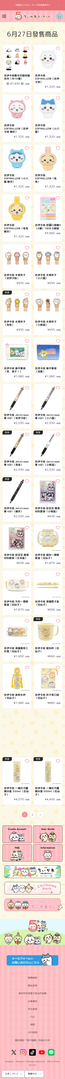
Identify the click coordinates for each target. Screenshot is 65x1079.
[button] (4, 16)
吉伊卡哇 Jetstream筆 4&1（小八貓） (47, 416)
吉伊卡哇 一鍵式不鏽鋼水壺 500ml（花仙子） (47, 791)
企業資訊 (32, 1001)
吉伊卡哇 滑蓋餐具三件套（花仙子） (16, 650)
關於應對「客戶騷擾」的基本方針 (32, 1040)
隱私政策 (32, 985)
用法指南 (32, 1009)
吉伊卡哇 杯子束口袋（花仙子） (47, 696)
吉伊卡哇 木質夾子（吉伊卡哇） (15, 276)
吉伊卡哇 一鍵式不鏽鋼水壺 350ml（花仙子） (16, 791)
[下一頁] (40, 814)
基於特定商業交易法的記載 (32, 993)
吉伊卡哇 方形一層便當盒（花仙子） (16, 603)
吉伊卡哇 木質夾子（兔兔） (15, 323)
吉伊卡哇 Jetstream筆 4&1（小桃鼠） (47, 463)
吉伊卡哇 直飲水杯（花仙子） (15, 696)
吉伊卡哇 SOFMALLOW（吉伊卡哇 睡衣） (16, 128)
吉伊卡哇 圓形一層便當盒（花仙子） (47, 556)
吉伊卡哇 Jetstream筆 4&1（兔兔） (16, 463)
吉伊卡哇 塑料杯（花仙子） (47, 650)
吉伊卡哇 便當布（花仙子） (47, 746)
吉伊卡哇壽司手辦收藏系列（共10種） (17, 77)
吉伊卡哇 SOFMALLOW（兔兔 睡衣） (16, 228)
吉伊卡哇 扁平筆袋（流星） (45, 370)
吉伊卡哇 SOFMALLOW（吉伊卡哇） (47, 79)
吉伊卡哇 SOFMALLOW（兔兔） (46, 178)
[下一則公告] (58, 5)
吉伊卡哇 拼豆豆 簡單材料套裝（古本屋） (16, 556)
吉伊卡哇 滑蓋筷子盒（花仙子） (47, 603)
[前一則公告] (6, 5)
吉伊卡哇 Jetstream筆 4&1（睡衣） (16, 510)
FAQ (32, 1016)
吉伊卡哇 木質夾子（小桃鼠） (45, 323)
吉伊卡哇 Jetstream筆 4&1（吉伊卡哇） (16, 416)
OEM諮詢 (32, 1032)
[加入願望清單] (27, 48)
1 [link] (25, 814)
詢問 (32, 1024)
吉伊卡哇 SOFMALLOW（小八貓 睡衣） (16, 178)
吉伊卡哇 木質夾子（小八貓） (45, 276)
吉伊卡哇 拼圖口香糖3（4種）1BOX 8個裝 (48, 226)
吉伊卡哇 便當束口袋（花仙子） (16, 746)
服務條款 (32, 977)
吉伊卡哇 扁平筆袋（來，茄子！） (15, 370)
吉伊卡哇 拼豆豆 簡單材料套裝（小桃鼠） (47, 510)
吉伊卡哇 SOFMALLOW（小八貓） (47, 128)
